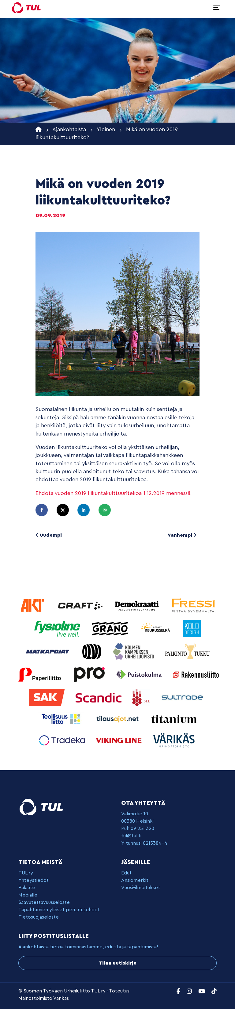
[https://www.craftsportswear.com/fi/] (81, 605)
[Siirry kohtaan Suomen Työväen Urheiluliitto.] (38, 129)
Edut (126, 872)
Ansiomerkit (134, 880)
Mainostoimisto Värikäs (43, 998)
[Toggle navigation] (216, 8)
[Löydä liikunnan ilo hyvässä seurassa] (26, 7)
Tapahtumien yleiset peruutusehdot (59, 909)
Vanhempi (180, 535)
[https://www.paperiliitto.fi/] (40, 674)
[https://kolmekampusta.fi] (134, 651)
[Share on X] (65, 510)
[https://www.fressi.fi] (193, 605)
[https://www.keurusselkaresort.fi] (156, 628)
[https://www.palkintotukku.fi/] (187, 651)
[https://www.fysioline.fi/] (58, 628)
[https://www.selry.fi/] (142, 697)
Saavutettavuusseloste (44, 902)
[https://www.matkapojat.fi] (48, 651)
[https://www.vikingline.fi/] (119, 740)
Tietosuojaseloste (38, 917)
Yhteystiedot (33, 880)
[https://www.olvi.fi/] (92, 651)
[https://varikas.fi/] (174, 740)
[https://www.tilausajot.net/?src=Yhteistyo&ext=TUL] (118, 718)
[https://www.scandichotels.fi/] (99, 697)
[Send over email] (107, 510)
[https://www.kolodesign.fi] (191, 628)
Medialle (27, 895)
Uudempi (50, 535)
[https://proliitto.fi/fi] (89, 674)
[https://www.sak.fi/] (47, 697)
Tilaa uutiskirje (117, 963)
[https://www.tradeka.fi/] (63, 740)
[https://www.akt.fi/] (33, 605)
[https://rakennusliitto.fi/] (195, 674)
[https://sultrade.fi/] (183, 697)
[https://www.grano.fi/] (111, 628)
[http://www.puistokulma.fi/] (140, 674)
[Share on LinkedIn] (86, 510)
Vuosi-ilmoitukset (140, 887)
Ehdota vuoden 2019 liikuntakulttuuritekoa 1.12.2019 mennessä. (113, 493)
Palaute (26, 887)
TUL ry (25, 872)
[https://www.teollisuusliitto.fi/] (61, 718)
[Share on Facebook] (44, 510)
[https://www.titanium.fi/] (174, 718)
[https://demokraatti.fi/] (137, 605)
